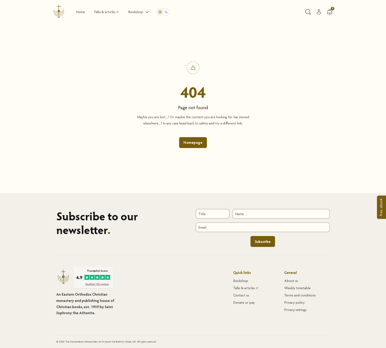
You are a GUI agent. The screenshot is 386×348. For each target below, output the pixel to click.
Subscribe (263, 241)
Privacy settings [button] (295, 309)
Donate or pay (244, 302)
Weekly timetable (297, 288)
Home (80, 11)
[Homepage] (58, 12)
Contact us (241, 295)
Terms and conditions (300, 295)
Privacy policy (294, 302)
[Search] (308, 12)
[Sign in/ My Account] (319, 12)
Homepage (193, 142)
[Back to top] (372, 336)
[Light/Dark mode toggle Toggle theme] (163, 12)
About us (291, 280)
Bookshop (240, 280)
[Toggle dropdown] (147, 12)
